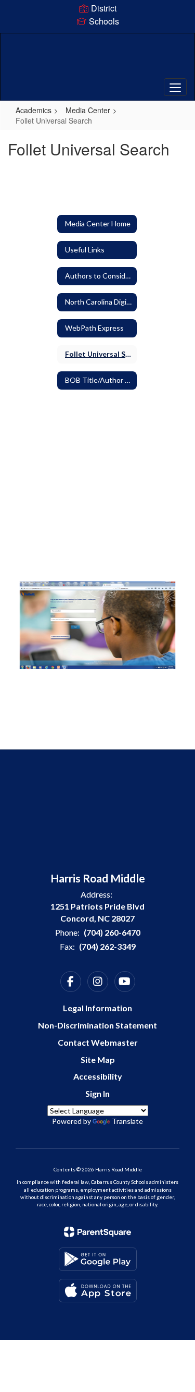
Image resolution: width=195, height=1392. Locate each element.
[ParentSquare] (97, 1232)
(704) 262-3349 (107, 946)
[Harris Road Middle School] (97, 59)
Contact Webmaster (98, 1042)
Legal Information (97, 1008)
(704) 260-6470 (112, 932)
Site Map (98, 1059)
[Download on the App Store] (98, 1290)
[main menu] (175, 87)
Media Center (88, 110)
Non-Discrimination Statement (97, 1025)
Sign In (97, 1093)
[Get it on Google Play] (98, 1259)
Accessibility (97, 1076)
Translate (127, 1121)
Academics (33, 110)
